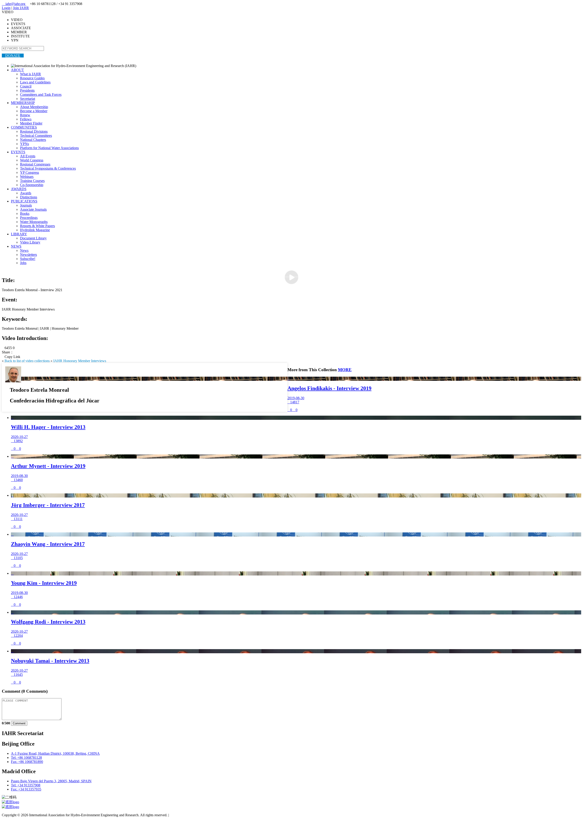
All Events (27, 156)
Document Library (33, 238)
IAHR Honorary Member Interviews (79, 361)
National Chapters (33, 140)
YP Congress (29, 172)
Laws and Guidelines (35, 82)
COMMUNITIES (24, 127)
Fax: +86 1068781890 (27, 762)
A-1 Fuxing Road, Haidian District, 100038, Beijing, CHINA (55, 753)
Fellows (25, 119)
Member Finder (31, 123)
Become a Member (33, 111)
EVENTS (18, 152)
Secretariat (27, 99)
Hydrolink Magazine (35, 230)
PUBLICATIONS (24, 201)
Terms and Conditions (186, 815)
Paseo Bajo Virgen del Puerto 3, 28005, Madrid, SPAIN (51, 781)
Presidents (27, 90)
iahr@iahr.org (14, 4)
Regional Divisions (34, 131)
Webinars (26, 177)
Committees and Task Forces (40, 94)
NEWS (16, 246)
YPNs (24, 144)
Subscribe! (27, 259)
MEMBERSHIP (23, 103)
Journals (26, 205)
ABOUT (17, 70)
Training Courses (32, 181)
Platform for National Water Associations (49, 148)
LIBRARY (19, 234)
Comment (19, 723)
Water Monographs (34, 222)
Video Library (30, 242)
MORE (345, 369)
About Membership (34, 107)
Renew (25, 115)
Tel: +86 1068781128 (26, 757)
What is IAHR (30, 74)
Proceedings (29, 218)
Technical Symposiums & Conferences (48, 168)
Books (24, 213)
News (24, 250)
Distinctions (28, 197)
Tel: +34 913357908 (25, 785)
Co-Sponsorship (31, 185)
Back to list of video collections (27, 361)
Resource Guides (32, 78)
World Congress (31, 160)
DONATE (12, 55)
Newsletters (28, 255)
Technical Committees (36, 135)
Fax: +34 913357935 (26, 789)
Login (6, 8)
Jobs (23, 263)
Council (25, 86)
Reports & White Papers (37, 226)
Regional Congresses (35, 164)
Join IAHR (21, 8)
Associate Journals (33, 209)
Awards (25, 193)
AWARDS (18, 189)
